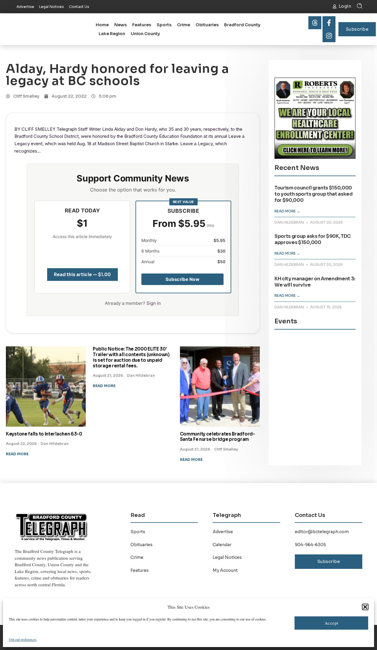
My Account (225, 570)
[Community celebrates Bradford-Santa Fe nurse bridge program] (220, 386)
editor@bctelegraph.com (322, 531)
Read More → (287, 211)
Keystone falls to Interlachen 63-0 (44, 434)
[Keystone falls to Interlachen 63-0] (46, 386)
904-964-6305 (310, 544)
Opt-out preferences (23, 639)
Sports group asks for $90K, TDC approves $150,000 (313, 239)
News (120, 24)
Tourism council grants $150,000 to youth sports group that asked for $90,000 (314, 194)
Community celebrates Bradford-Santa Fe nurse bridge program (217, 436)
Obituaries (207, 24)
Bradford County (242, 24)
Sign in (153, 303)
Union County (145, 33)
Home (102, 24)
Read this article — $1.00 (82, 274)
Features (141, 24)
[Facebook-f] (329, 22)
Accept (331, 623)
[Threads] (314, 22)
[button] (365, 607)
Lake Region (112, 33)
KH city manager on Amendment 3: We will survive (315, 282)
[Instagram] (329, 35)
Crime (183, 24)
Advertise (223, 531)
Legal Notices (227, 557)
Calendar (222, 544)
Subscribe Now (182, 279)
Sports (164, 24)
